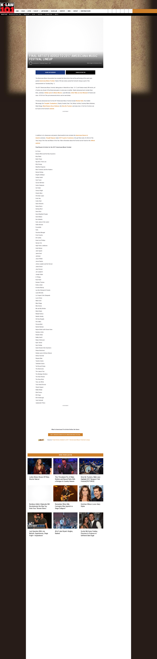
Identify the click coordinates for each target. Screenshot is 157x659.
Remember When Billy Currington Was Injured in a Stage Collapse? (64, 506)
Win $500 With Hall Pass (15, 14)
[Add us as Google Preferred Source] (114, 11)
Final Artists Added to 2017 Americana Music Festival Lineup (71, 440)
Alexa (33, 14)
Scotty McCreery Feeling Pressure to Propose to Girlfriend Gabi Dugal (89, 533)
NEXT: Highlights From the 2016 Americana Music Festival (65, 434)
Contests (62, 11)
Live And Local (48, 14)
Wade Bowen (46, 106)
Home (17, 11)
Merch (56, 14)
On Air (23, 11)
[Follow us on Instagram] (122, 11)
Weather (40, 14)
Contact (75, 11)
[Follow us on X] (130, 11)
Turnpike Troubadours (50, 103)
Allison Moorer (57, 93)
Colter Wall (74, 93)
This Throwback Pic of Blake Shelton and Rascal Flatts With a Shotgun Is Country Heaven (65, 479)
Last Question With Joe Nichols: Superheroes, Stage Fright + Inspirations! (38, 533)
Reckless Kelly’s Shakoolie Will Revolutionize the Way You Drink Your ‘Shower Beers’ (39, 506)
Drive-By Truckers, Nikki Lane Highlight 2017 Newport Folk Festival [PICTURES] (90, 479)
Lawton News (44, 11)
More (69, 11)
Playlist (36, 11)
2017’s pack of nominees (66, 138)
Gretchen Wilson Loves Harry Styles (90, 505)
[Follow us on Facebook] (118, 11)
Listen (29, 11)
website (52, 108)
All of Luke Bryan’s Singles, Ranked (64, 532)
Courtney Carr (36, 63)
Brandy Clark (79, 101)
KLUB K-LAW (54, 11)
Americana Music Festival (47, 81)
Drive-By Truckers (67, 106)
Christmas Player (85, 11)
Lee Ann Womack (83, 93)
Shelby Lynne (48, 93)
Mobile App (26, 14)
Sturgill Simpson (51, 138)
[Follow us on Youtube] (126, 11)
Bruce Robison (55, 106)
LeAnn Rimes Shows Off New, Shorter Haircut (39, 478)
